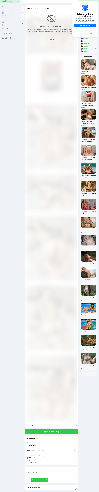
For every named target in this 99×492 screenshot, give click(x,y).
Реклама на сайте (7, 36)
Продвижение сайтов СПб (88, 374)
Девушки (46, 8)
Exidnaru (31, 443)
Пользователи (6, 31)
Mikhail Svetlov (32, 458)
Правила (4, 33)
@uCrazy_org (52, 431)
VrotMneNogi (32, 450)
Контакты (10, 33)
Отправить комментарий (39, 480)
